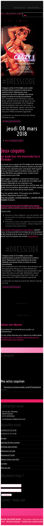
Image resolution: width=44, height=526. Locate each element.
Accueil (3, 438)
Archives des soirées (9, 447)
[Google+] (10, 4)
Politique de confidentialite (32, 521)
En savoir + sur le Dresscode (11, 121)
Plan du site (5, 468)
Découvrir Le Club (8, 451)
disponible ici (33, 236)
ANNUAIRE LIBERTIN (33, 8)
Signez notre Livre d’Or (10, 459)
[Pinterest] (13, 4)
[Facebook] (6, 4)
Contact (4, 463)
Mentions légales (13, 521)
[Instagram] (17, 4)
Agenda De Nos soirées (10, 442)
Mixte (7, 140)
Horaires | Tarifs (17, 140)
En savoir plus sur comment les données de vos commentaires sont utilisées (20, 338)
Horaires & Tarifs (8, 455)
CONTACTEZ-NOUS (19, 8)
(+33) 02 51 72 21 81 (9, 430)
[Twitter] (2, 4)
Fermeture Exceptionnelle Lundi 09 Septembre (22, 387)
